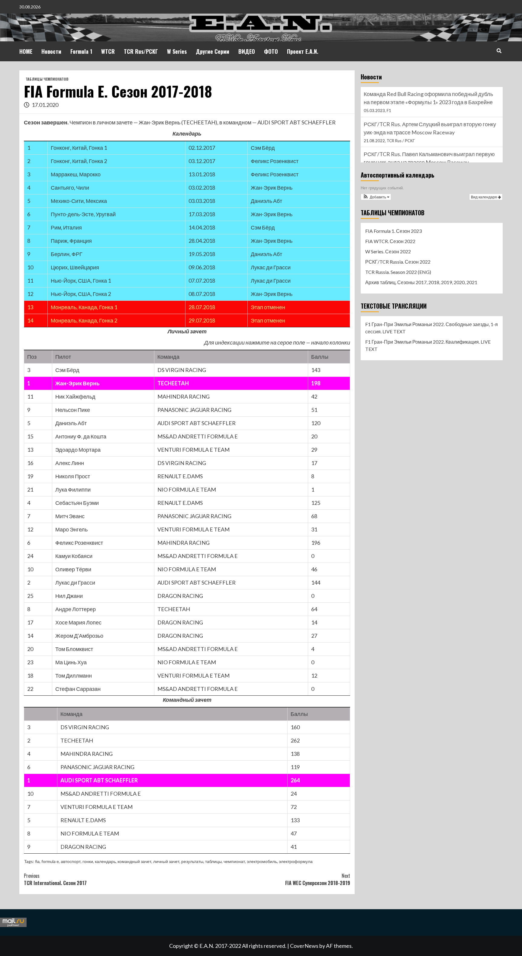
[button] (376, 197)
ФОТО (271, 51)
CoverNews (304, 945)
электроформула (296, 861)
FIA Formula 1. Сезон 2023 (393, 231)
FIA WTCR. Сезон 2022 (390, 241)
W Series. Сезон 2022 (388, 251)
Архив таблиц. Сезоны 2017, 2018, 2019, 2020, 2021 (421, 282)
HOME (25, 51)
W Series (177, 51)
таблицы (213, 861)
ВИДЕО (246, 51)
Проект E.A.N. (302, 51)
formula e (50, 861)
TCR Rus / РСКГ (401, 140)
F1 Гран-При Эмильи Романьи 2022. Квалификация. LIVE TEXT (428, 345)
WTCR (108, 51)
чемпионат (234, 861)
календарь (105, 861)
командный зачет (134, 861)
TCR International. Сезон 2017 (55, 879)
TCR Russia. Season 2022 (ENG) (398, 272)
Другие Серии (212, 51)
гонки (87, 861)
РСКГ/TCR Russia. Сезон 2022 (397, 262)
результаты (192, 861)
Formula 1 (81, 51)
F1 (389, 110)
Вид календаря (484, 196)
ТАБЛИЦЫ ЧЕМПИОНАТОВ (47, 79)
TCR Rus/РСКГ (141, 51)
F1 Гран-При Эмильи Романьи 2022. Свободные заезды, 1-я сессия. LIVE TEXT (431, 327)
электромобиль (262, 861)
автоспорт (71, 861)
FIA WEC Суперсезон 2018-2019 (317, 879)
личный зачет (166, 861)
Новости (51, 51)
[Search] (499, 50)
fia (37, 861)
